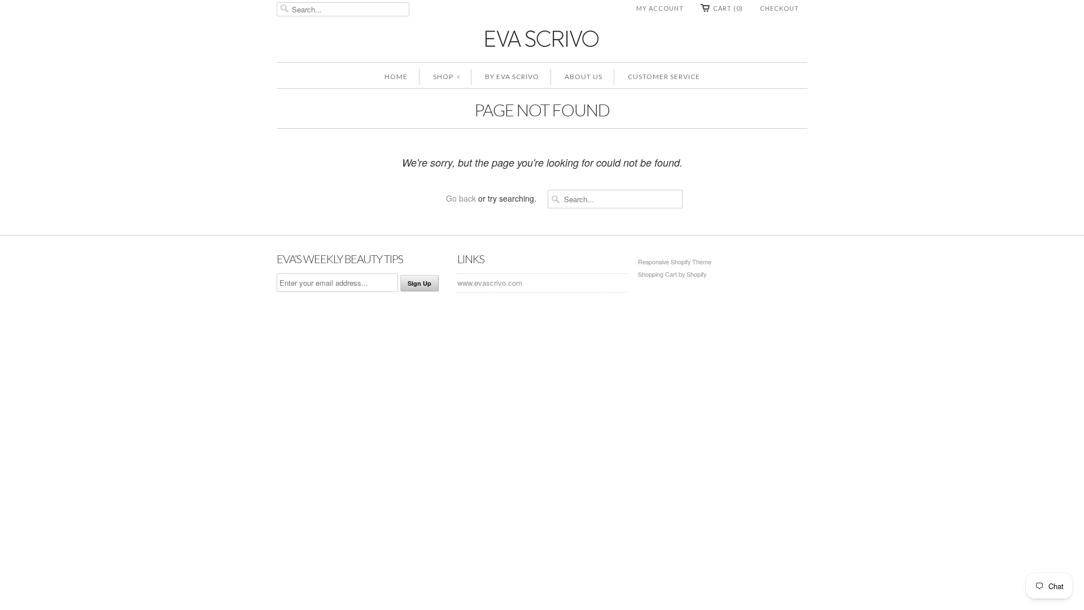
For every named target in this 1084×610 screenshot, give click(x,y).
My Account (660, 8)
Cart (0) (728, 8)
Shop (446, 76)
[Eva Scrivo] (542, 38)
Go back (461, 198)
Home (396, 76)
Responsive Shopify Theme (674, 262)
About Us (583, 76)
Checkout (779, 8)
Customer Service (664, 76)
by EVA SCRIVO (512, 76)
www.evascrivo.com (489, 282)
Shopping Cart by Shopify (672, 274)
